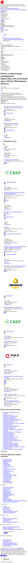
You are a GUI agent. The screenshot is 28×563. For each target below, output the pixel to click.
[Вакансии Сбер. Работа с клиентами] (15, 173)
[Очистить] (2, 48)
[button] (2, 27)
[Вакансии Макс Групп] (15, 355)
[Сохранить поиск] (2, 52)
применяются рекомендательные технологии (12, 549)
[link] (3, 24)
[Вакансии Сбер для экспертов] (15, 322)
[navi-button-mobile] (2, 31)
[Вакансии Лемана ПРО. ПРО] (15, 283)
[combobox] (7, 45)
